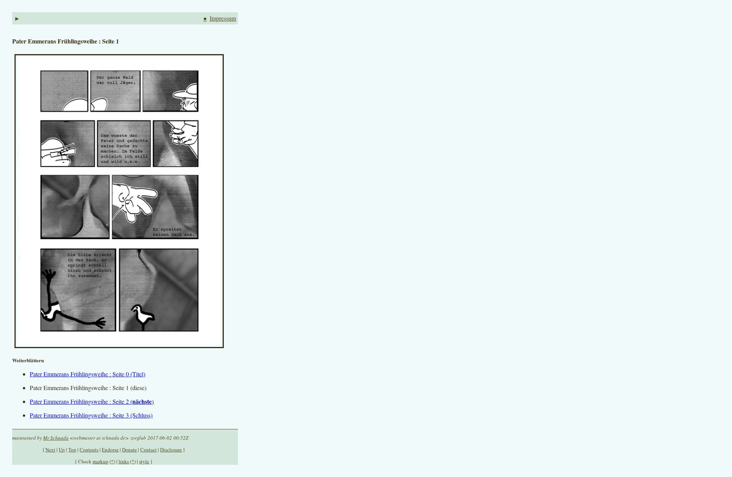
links (124, 461)
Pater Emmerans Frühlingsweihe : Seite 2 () (92, 401)
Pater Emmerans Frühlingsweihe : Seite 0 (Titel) (87, 374)
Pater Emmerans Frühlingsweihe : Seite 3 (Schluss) (91, 415)
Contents (89, 449)
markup (100, 461)
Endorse (110, 449)
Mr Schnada (56, 437)
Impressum (223, 18)
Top (72, 449)
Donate (129, 449)
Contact (148, 449)
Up (62, 449)
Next (50, 449)
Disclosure (171, 449)
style (144, 461)
